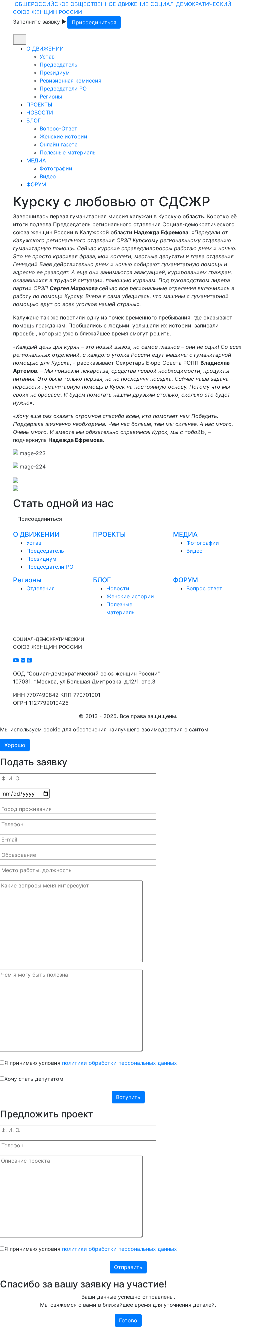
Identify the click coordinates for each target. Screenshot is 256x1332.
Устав (47, 56)
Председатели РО (63, 88)
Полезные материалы (68, 152)
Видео (48, 176)
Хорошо (14, 745)
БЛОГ (33, 120)
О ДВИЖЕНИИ (45, 48)
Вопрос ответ (204, 588)
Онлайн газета (59, 144)
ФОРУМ (36, 184)
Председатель (58, 64)
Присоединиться (94, 22)
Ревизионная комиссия (70, 80)
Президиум (55, 72)
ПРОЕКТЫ (39, 104)
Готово (128, 1320)
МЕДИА (36, 160)
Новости (117, 588)
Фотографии (56, 168)
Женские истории (63, 136)
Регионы (51, 96)
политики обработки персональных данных (119, 1062)
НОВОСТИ (39, 112)
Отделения (40, 588)
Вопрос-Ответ (58, 128)
